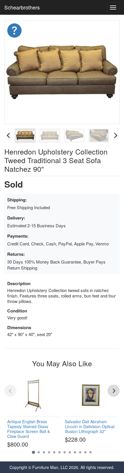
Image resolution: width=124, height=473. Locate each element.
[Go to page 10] (80, 452)
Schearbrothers (22, 7)
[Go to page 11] (85, 452)
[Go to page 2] (38, 452)
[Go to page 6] (59, 452)
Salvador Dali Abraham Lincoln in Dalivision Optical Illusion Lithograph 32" (89, 426)
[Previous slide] (10, 391)
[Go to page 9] (75, 452)
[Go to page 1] (33, 452)
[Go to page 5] (54, 452)
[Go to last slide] (8, 135)
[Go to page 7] (64, 452)
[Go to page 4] (49, 452)
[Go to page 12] (90, 452)
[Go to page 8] (70, 452)
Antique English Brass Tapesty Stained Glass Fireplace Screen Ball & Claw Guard (28, 429)
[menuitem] (25, 135)
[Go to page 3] (44, 452)
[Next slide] (115, 135)
